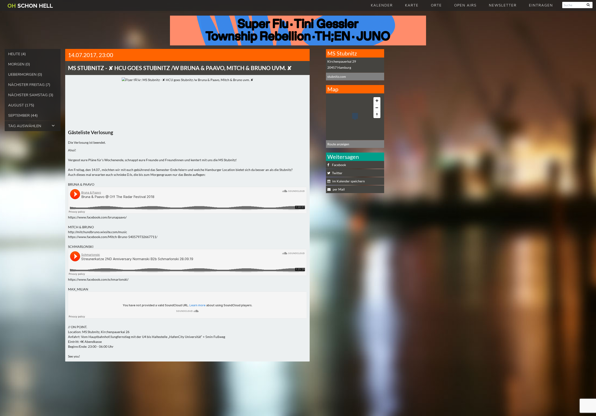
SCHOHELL (30, 5)
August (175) (21, 105)
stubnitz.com (336, 76)
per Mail (338, 189)
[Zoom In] (376, 100)
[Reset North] (376, 114)
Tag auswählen (24, 126)
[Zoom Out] (376, 107)
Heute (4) (17, 54)
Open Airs (465, 5)
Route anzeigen (338, 144)
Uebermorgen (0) (25, 74)
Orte (436, 5)
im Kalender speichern (348, 181)
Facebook (339, 165)
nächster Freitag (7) (29, 84)
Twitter (337, 173)
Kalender (382, 5)
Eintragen (541, 5)
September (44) (23, 115)
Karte (412, 5)
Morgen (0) (19, 64)
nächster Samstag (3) (30, 95)
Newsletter (503, 5)
